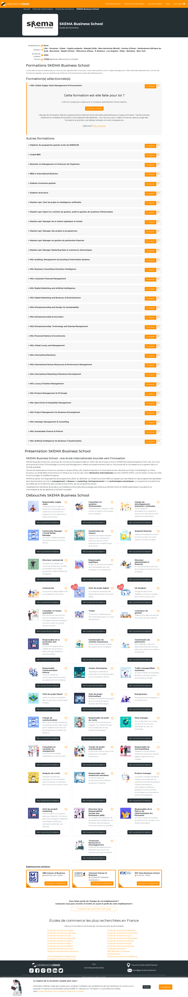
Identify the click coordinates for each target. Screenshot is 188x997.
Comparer (150, 86)
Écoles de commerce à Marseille (61, 938)
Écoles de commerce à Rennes (120, 946)
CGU (94, 964)
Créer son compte (94, 108)
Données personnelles (94, 968)
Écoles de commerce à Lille (59, 936)
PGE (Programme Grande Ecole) (61, 956)
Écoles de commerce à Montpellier (122, 938)
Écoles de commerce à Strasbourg (122, 956)
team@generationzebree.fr (144, 970)
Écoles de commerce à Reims (60, 946)
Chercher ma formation (134, 4)
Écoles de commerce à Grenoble (61, 933)
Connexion (178, 4)
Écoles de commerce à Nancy (60, 941)
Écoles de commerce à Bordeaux (121, 930)
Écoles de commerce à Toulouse (61, 959)
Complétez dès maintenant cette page (94, 909)
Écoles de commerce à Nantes (120, 941)
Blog (168, 4)
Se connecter (100, 126)
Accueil (27, 9)
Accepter (165, 987)
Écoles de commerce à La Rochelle (122, 933)
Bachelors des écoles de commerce (62, 951)
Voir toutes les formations (48, 522)
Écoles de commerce (65, 9)
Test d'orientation (113, 4)
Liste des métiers (155, 4)
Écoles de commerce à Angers (60, 930)
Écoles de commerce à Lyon (119, 936)
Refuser (147, 987)
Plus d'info (61, 885)
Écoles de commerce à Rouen (60, 949)
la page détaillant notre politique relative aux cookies (60, 991)
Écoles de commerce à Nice (59, 943)
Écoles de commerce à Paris (119, 943)
